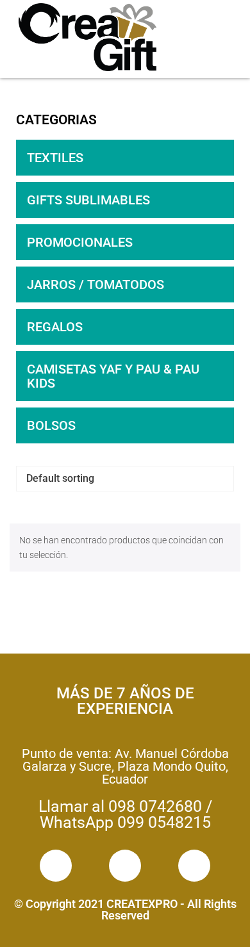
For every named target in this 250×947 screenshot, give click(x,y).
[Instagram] (125, 866)
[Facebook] (56, 866)
